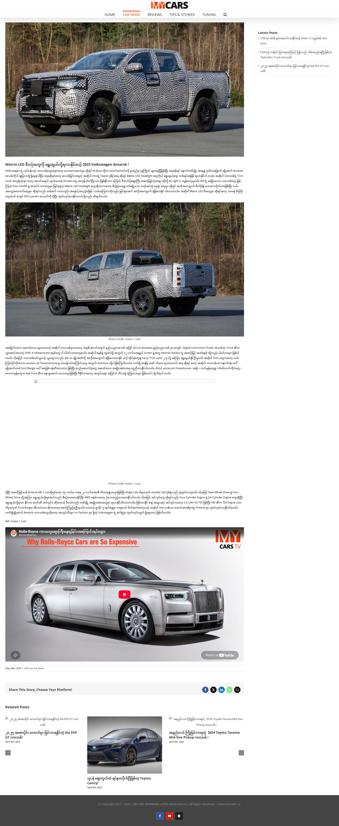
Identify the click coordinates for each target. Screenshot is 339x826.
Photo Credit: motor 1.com (124, 339)
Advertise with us (229, 804)
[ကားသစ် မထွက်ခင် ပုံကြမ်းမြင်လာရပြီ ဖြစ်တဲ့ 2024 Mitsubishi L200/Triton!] (206, 718)
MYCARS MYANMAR (146, 804)
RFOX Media (170, 804)
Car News (39, 668)
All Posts (28, 668)
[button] (225, 14)
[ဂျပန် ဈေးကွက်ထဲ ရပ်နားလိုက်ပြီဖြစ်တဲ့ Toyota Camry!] (42, 718)
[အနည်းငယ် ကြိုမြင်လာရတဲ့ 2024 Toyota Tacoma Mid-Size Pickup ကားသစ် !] (124, 718)
